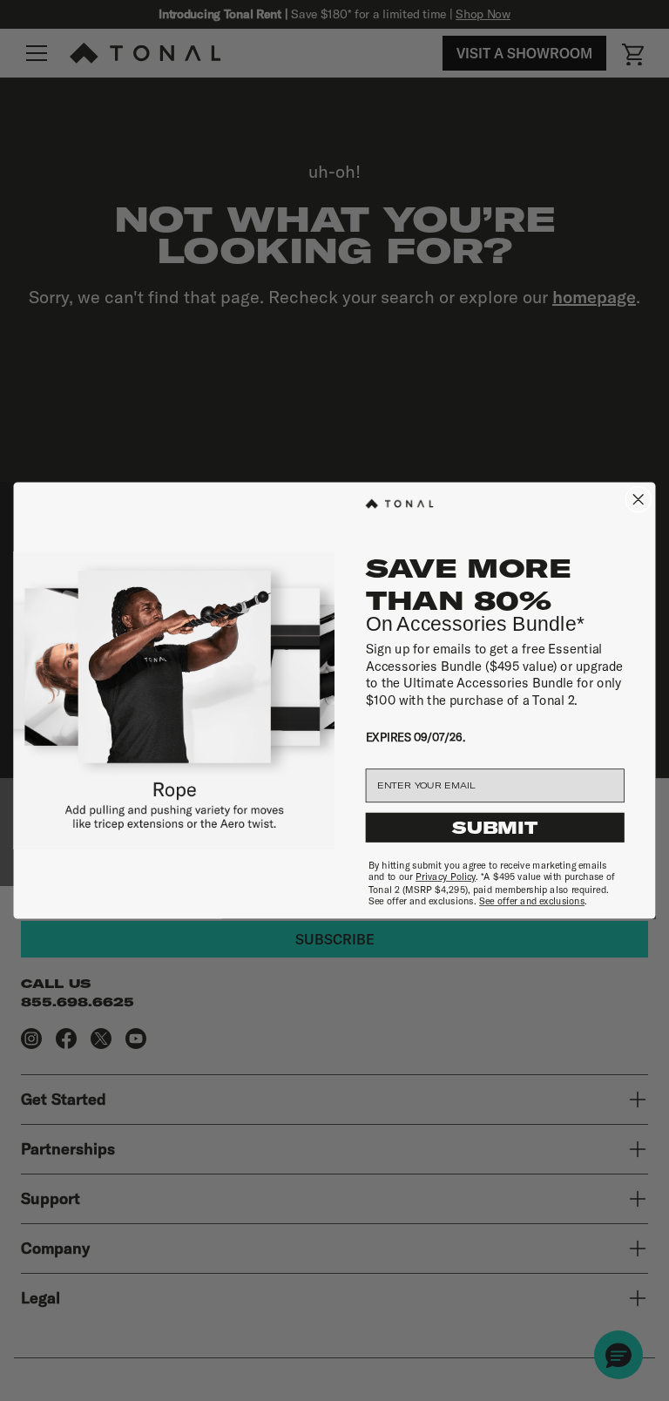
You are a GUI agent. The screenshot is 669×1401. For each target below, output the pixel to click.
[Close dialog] (638, 499)
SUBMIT (494, 828)
